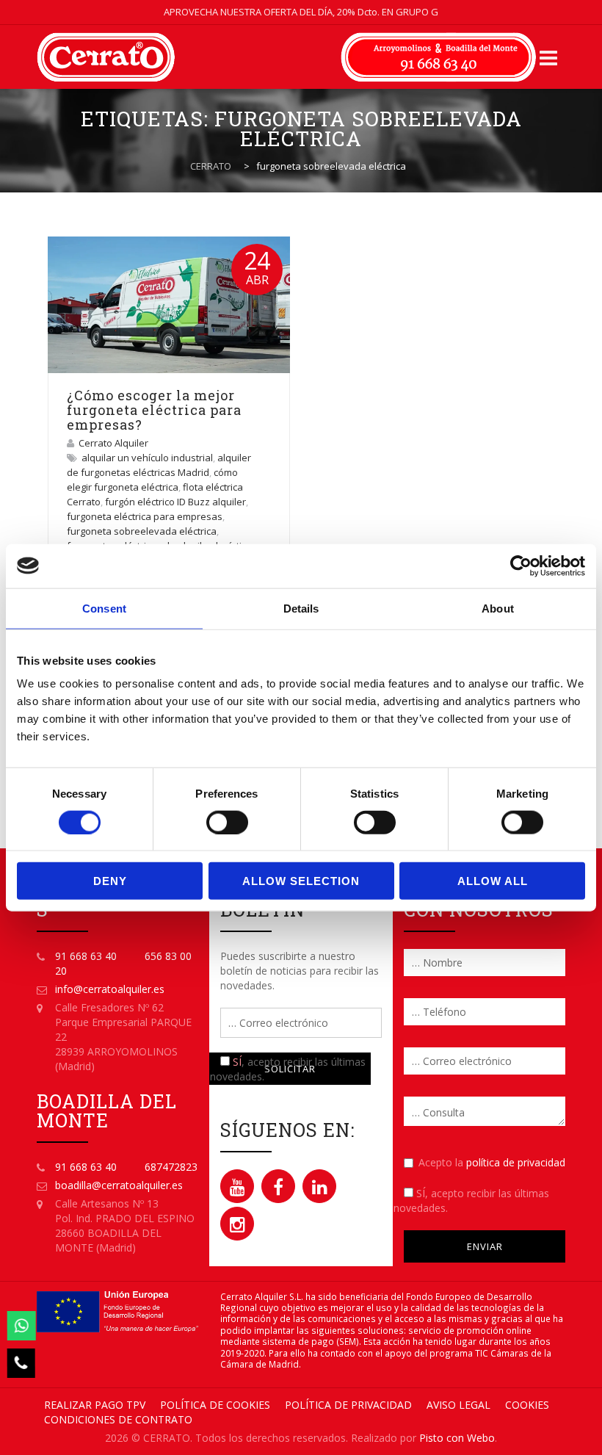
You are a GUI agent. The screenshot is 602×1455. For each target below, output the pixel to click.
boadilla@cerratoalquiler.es (119, 1185)
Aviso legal (458, 1405)
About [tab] (498, 608)
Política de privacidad (348, 1405)
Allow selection (301, 881)
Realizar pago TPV (94, 1405)
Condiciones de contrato (118, 1419)
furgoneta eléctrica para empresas (144, 516)
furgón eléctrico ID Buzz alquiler (175, 501)
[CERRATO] (106, 57)
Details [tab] (301, 608)
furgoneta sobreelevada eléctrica (142, 531)
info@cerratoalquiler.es (109, 989)
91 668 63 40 (86, 956)
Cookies (527, 1405)
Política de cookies (215, 1405)
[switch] (227, 822)
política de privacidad (515, 1162)
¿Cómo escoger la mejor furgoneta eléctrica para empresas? (154, 409)
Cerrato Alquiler (113, 443)
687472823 (171, 1167)
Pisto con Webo (457, 1438)
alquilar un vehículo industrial (147, 457)
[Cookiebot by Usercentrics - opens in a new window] (521, 566)
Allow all (492, 881)
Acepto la (491, 1162)
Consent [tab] (104, 608)
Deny (110, 881)
